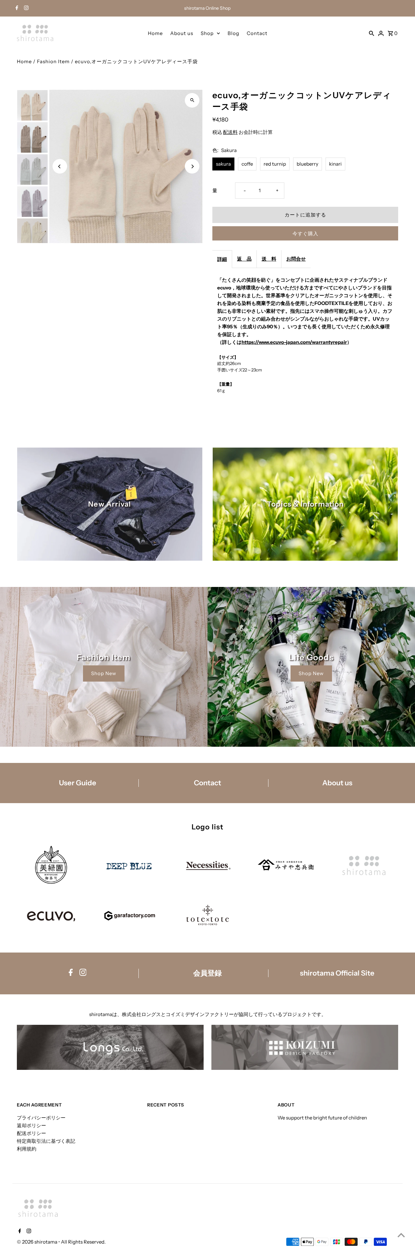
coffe (247, 164)
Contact (257, 33)
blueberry (307, 164)
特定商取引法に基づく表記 (46, 1141)
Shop (207, 33)
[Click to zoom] (192, 100)
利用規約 (26, 1149)
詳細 (222, 259)
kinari (335, 164)
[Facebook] (16, 8)
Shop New (103, 673)
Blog (233, 33)
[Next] (192, 166)
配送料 (230, 132)
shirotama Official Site (337, 973)
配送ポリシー (31, 1133)
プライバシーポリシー (41, 1118)
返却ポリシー (31, 1125)
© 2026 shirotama (37, 1242)
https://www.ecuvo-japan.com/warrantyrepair (294, 342)
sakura (223, 164)
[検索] (371, 33)
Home (155, 33)
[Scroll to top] (401, 1235)
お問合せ (296, 259)
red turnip (275, 164)
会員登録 (207, 973)
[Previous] (60, 166)
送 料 (269, 259)
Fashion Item (53, 61)
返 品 (244, 259)
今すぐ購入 (305, 233)
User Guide (77, 783)
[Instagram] (25, 8)
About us (181, 33)
